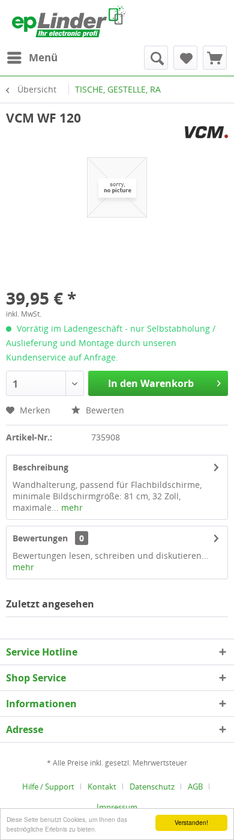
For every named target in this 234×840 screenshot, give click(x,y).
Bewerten (103, 410)
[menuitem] (32, 58)
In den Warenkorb (151, 383)
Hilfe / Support (48, 786)
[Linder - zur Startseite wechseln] (69, 21)
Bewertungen (40, 538)
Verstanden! (191, 822)
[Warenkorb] (215, 58)
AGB (195, 786)
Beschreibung (40, 467)
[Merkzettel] (185, 58)
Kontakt (102, 786)
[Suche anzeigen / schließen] (156, 58)
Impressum (117, 807)
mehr (71, 507)
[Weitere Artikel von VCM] (206, 136)
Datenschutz (152, 786)
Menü (43, 57)
